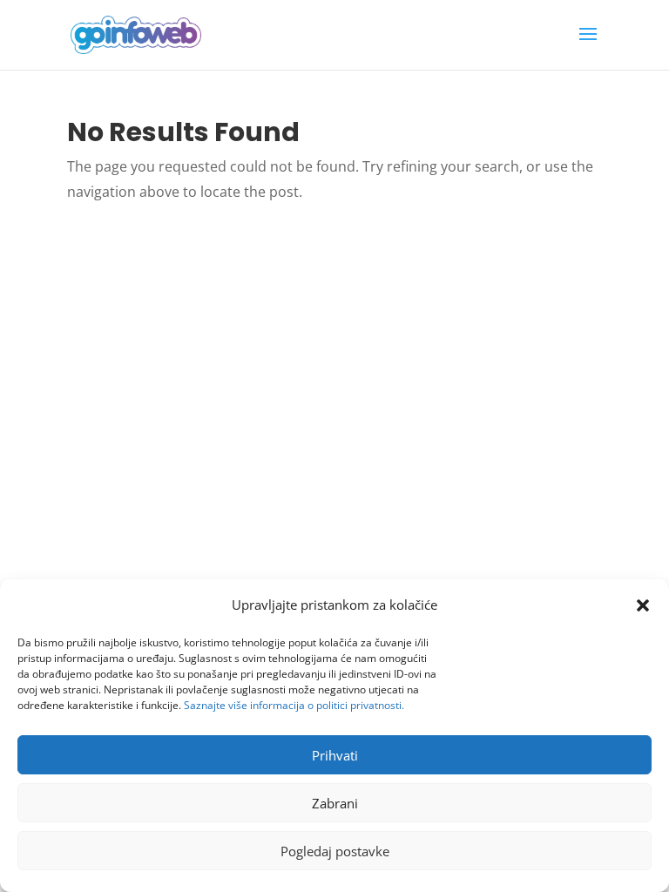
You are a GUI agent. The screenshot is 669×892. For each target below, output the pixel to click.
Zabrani (335, 803)
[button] (643, 605)
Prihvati (335, 755)
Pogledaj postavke (334, 851)
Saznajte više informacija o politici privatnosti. (294, 705)
